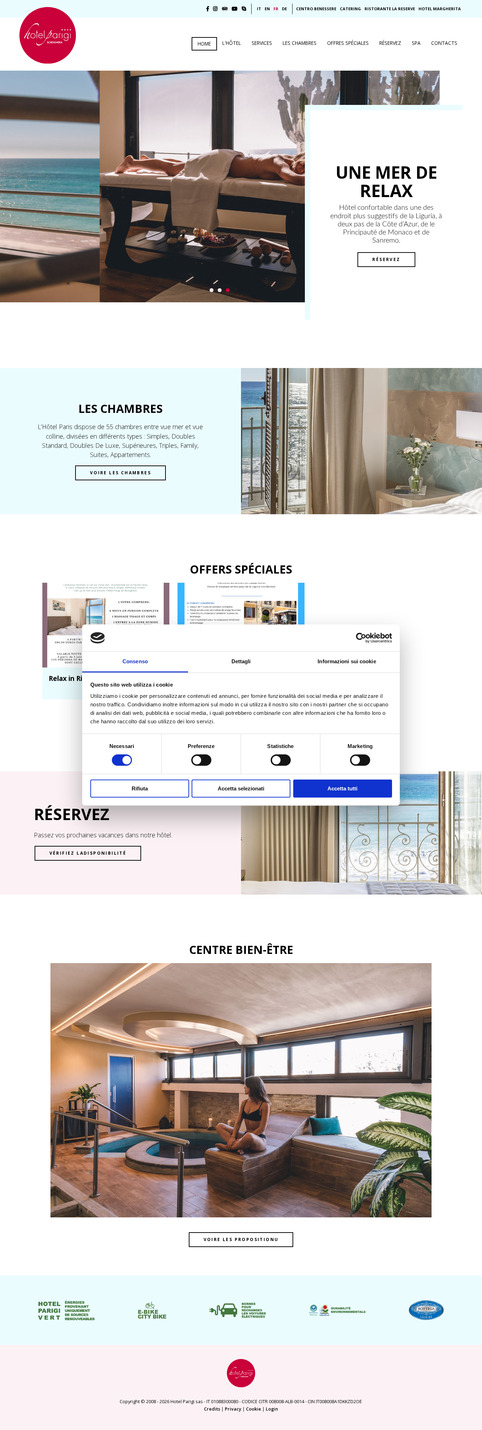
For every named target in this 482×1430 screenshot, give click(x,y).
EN (267, 8)
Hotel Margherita (439, 8)
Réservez (390, 43)
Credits (212, 1409)
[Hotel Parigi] (47, 35)
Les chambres (300, 43)
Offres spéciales (348, 43)
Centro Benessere (316, 8)
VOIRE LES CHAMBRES (120, 473)
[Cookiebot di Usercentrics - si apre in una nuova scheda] (361, 638)
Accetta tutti (342, 788)
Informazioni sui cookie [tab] (347, 662)
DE (284, 8)
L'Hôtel (231, 43)
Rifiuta (140, 788)
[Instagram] (215, 9)
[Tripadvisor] (225, 9)
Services (262, 43)
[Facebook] (207, 9)
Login (272, 1409)
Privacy (233, 1409)
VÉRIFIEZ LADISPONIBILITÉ (88, 853)
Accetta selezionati (241, 788)
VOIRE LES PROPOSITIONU (241, 1239)
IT (259, 8)
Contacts (444, 43)
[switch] (201, 760)
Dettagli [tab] (241, 662)
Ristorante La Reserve (389, 8)
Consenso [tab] (135, 662)
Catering (350, 8)
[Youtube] (234, 9)
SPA (416, 43)
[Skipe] (244, 9)
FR (275, 8)
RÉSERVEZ (386, 259)
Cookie (253, 1409)
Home (204, 43)
